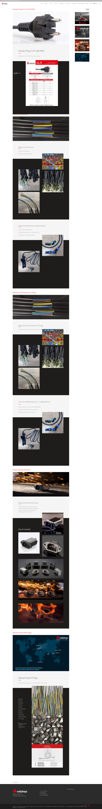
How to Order (67, 3)
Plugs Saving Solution (21, 470)
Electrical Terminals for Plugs (24, 292)
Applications (62, 3)
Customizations (73, 3)
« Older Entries (15, 782)
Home (42, 3)
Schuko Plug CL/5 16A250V (24, 9)
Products (55, 3)
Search (87, 9)
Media (87, 3)
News (51, 3)
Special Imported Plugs (22, 632)
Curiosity (90, 3)
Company (45, 3)
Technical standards (81, 3)
